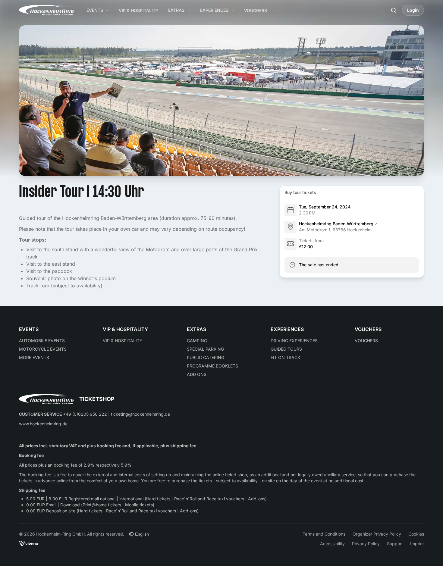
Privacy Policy (366, 543)
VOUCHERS (255, 10)
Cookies (416, 533)
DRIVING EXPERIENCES (294, 340)
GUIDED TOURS (286, 349)
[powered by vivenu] (28, 543)
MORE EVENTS (34, 357)
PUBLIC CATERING (205, 357)
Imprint (417, 543)
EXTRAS (176, 10)
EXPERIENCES (214, 10)
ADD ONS (196, 374)
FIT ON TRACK (285, 357)
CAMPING (197, 340)
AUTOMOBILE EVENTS (42, 340)
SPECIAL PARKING (205, 349)
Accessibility (332, 543)
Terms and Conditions (324, 533)
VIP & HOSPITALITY (139, 10)
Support (395, 543)
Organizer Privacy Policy (377, 533)
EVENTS (94, 10)
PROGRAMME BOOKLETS (212, 365)
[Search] (394, 10)
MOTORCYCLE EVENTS (43, 349)
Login (413, 10)
